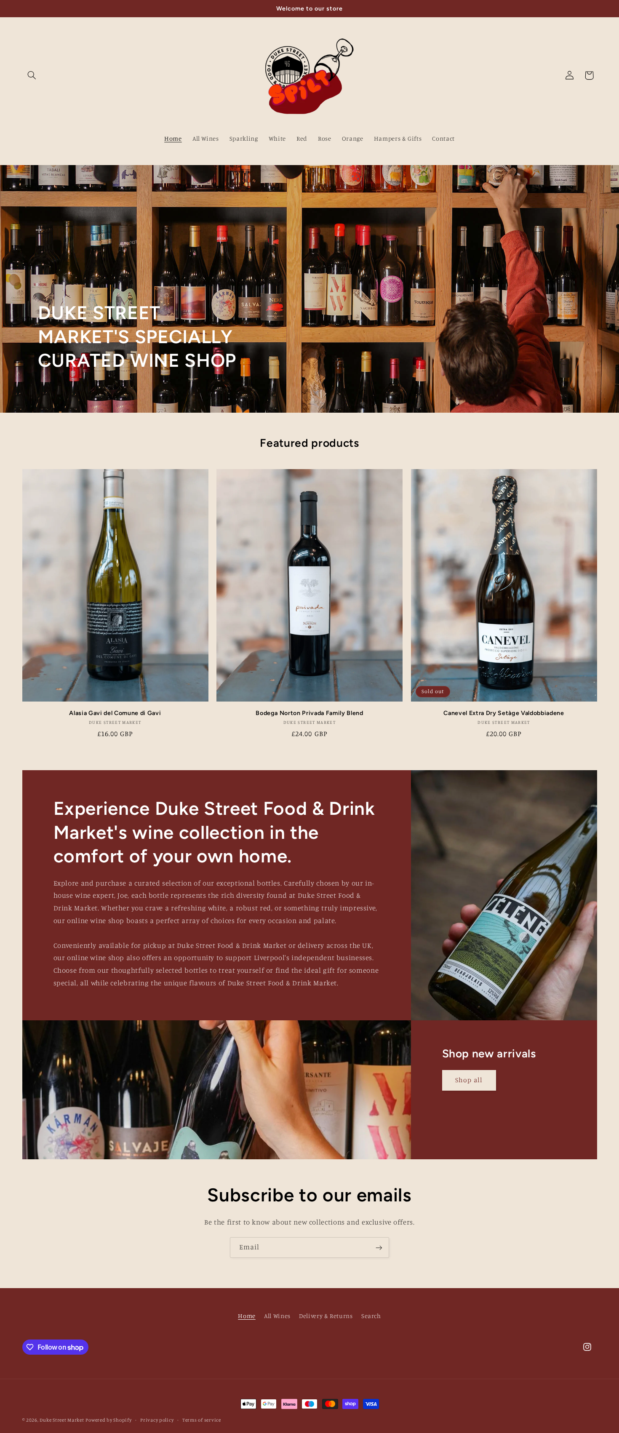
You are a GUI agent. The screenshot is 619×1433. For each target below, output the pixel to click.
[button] (32, 75)
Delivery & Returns (325, 1316)
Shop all (468, 1080)
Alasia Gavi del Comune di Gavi (115, 713)
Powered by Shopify (108, 1420)
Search (371, 1316)
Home (247, 1316)
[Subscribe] (379, 1247)
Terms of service (201, 1420)
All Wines (277, 1316)
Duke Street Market (62, 1420)
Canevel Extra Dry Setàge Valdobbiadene (503, 713)
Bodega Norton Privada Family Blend (309, 713)
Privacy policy (156, 1420)
